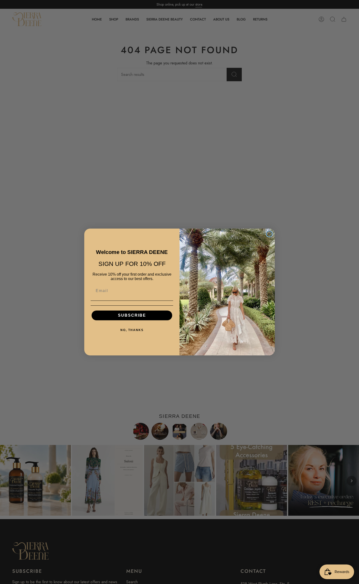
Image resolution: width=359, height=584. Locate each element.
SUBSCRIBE (132, 315)
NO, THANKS (132, 330)
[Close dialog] (269, 234)
